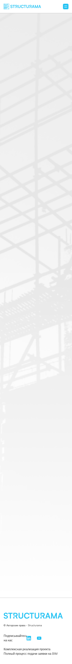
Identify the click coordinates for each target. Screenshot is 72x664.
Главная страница (36, 360)
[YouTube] (39, 638)
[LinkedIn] (29, 638)
